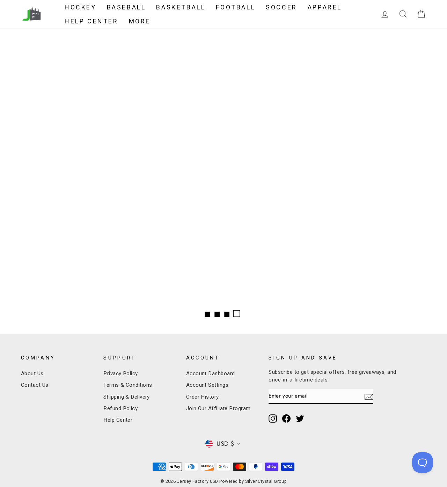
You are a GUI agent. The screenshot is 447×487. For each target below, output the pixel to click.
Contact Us (35, 385)
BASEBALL (126, 7)
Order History (202, 397)
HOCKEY (80, 7)
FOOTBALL (235, 7)
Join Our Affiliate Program (218, 408)
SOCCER (281, 7)
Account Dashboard (210, 373)
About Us (32, 373)
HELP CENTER (91, 21)
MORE (140, 21)
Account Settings (207, 385)
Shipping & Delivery (126, 397)
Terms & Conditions (127, 385)
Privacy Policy (120, 373)
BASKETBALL (180, 7)
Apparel (325, 7)
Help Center (117, 420)
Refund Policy (120, 408)
